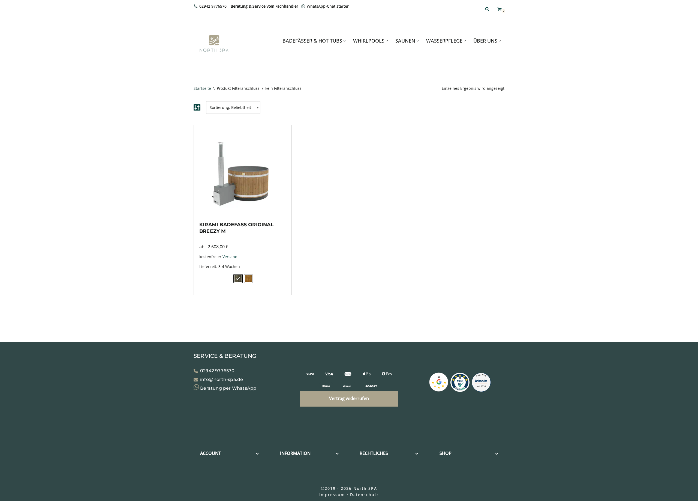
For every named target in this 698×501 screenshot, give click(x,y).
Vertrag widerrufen (349, 398)
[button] (344, 41)
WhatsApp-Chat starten (328, 6)
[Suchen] (487, 9)
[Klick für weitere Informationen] (460, 383)
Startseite (202, 88)
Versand (229, 256)
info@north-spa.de (221, 379)
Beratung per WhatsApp (227, 388)
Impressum (332, 494)
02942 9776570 (213, 6)
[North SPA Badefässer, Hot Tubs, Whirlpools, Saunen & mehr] (214, 43)
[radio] (238, 279)
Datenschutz (364, 494)
